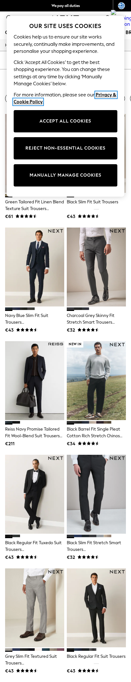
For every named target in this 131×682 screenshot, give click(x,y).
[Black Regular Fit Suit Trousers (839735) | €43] (96, 607)
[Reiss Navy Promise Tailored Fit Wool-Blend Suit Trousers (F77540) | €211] (34, 380)
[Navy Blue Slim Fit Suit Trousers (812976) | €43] (34, 267)
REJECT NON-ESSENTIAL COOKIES (65, 148)
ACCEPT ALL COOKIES (65, 121)
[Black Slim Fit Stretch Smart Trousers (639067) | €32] (96, 494)
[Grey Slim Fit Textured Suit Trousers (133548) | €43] (34, 607)
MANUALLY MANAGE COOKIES (65, 175)
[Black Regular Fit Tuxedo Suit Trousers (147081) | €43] (34, 494)
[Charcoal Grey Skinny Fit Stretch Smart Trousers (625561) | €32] (96, 267)
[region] (66, 106)
